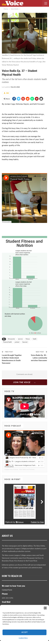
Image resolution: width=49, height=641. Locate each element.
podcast (17, 342)
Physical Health (7, 342)
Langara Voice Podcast (11, 469)
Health (34, 339)
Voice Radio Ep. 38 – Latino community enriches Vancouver (39, 358)
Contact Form (7, 590)
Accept (24, 632)
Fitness (28, 339)
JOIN (21, 382)
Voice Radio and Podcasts (26, 469)
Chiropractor (11, 339)
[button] (45, 608)
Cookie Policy (23, 638)
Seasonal (25, 342)
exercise (20, 339)
